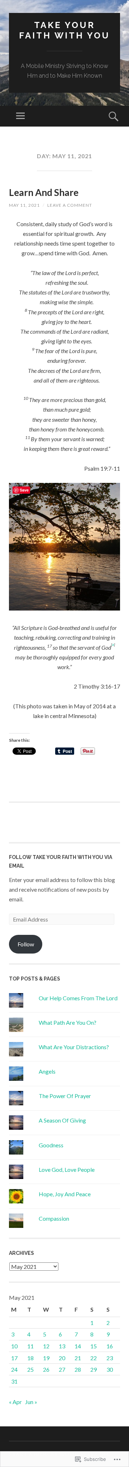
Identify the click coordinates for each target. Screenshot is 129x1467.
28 (78, 1369)
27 (62, 1369)
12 (46, 1346)
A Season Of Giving (62, 1120)
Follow (26, 944)
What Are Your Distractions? (74, 1046)
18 (30, 1357)
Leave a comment (69, 205)
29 (93, 1369)
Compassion (54, 1218)
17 (14, 1357)
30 (109, 1369)
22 (93, 1357)
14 (78, 1346)
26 (46, 1369)
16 (109, 1346)
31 (14, 1381)
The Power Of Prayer (65, 1095)
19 (46, 1357)
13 (62, 1346)
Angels (47, 1071)
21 (78, 1357)
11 (30, 1346)
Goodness (51, 1145)
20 (62, 1357)
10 (14, 1346)
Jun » (31, 1401)
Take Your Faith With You (64, 30)
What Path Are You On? (67, 1022)
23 (109, 1357)
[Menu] (20, 116)
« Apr (15, 1401)
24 (14, 1369)
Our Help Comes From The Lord (78, 998)
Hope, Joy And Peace (65, 1193)
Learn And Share (43, 192)
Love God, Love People (67, 1169)
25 (30, 1369)
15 (93, 1346)
